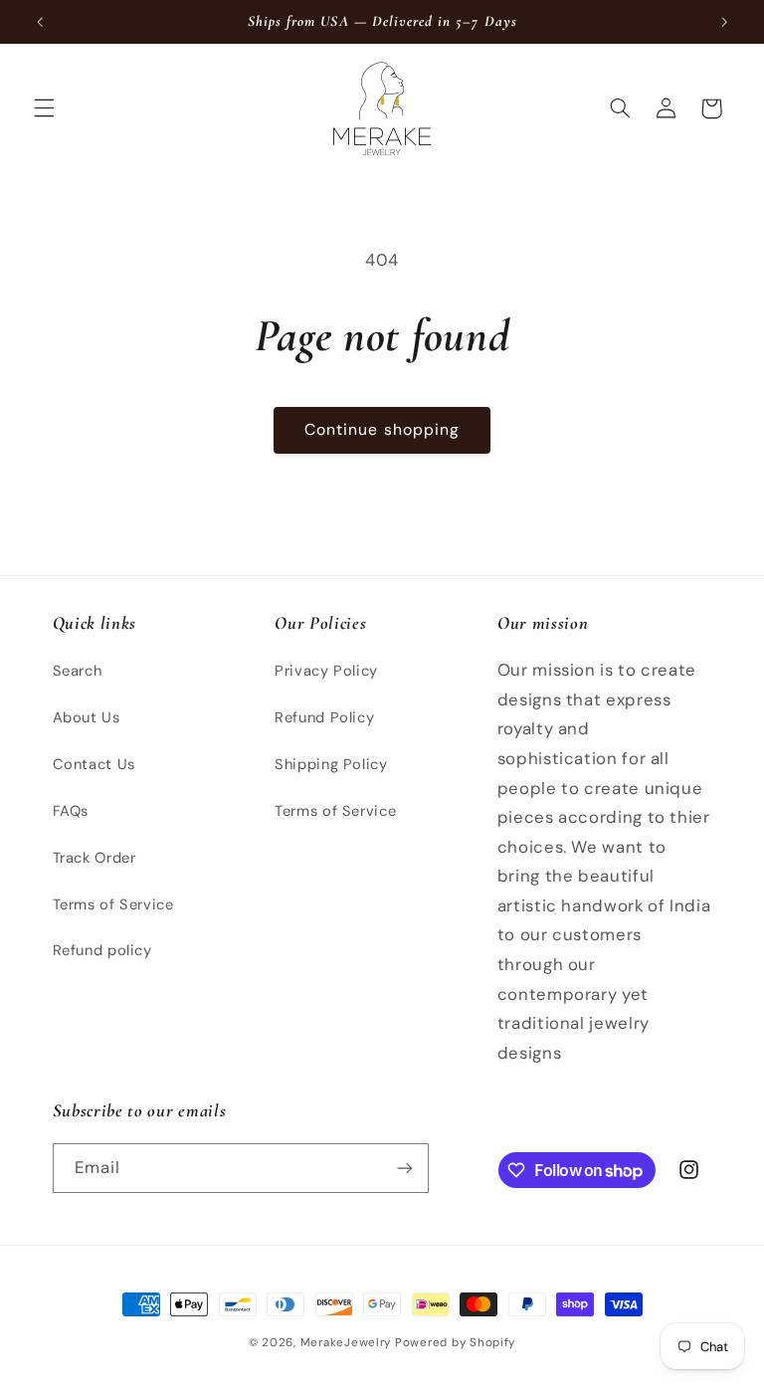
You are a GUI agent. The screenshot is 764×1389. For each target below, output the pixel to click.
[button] (44, 108)
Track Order (94, 858)
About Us (86, 717)
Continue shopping (382, 429)
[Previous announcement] (40, 22)
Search (77, 671)
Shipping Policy (331, 764)
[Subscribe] (404, 1167)
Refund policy (102, 950)
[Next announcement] (724, 22)
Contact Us (94, 764)
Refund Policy (324, 717)
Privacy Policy (326, 671)
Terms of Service (113, 904)
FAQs (71, 811)
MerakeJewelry (346, 1342)
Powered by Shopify (455, 1342)
